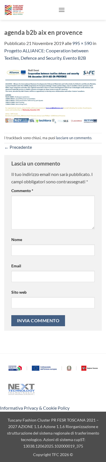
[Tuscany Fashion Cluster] (29, 10)
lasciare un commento (73, 138)
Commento (22, 190)
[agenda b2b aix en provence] (53, 96)
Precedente (18, 147)
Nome (16, 239)
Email (16, 265)
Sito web (19, 292)
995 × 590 (82, 43)
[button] (61, 10)
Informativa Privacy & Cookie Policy (35, 408)
